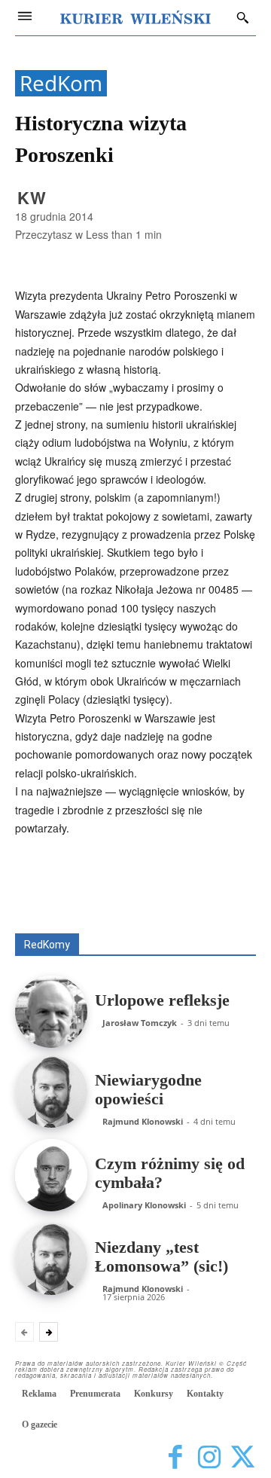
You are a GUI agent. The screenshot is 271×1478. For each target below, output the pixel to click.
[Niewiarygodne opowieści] (51, 1091)
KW (32, 197)
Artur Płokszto (225, 890)
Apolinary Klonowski (144, 1205)
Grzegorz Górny (73, 901)
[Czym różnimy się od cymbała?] (51, 1175)
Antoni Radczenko (132, 890)
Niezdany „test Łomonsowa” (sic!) (161, 1256)
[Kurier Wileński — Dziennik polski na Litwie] (135, 17)
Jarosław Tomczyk (139, 1022)
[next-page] (48, 1332)
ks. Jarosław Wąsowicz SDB (193, 901)
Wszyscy (126, 880)
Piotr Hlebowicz (112, 912)
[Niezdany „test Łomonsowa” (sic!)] (51, 1259)
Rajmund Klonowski (212, 912)
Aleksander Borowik (212, 880)
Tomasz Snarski (220, 922)
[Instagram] (209, 1457)
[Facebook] (175, 1457)
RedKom (61, 83)
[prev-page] (24, 1332)
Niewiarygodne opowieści (148, 1089)
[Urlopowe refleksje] (51, 1012)
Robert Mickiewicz (121, 922)
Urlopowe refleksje (162, 1000)
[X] (243, 1457)
